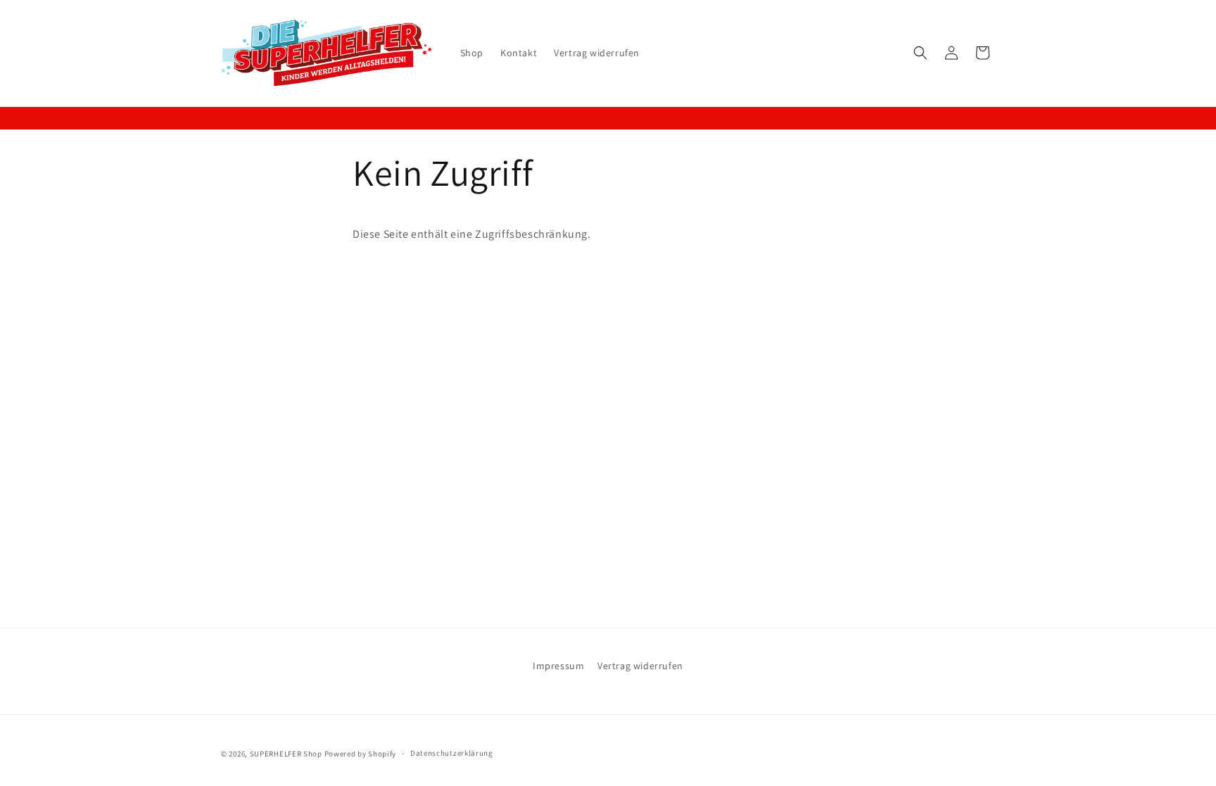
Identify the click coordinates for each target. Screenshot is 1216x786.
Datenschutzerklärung (451, 753)
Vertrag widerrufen (640, 665)
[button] (920, 52)
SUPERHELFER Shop (286, 754)
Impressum (558, 665)
